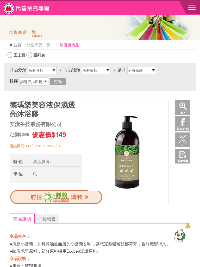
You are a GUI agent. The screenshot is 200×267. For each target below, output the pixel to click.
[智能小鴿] (179, 236)
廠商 (121, 69)
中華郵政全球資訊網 (32, 8)
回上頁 (19, 55)
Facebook (182, 123)
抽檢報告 (47, 218)
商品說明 (22, 219)
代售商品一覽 (38, 44)
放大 (182, 107)
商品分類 (18, 69)
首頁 (17, 44)
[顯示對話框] (187, 226)
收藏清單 (182, 156)
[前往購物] (56, 203)
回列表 (39, 55)
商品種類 (72, 69)
